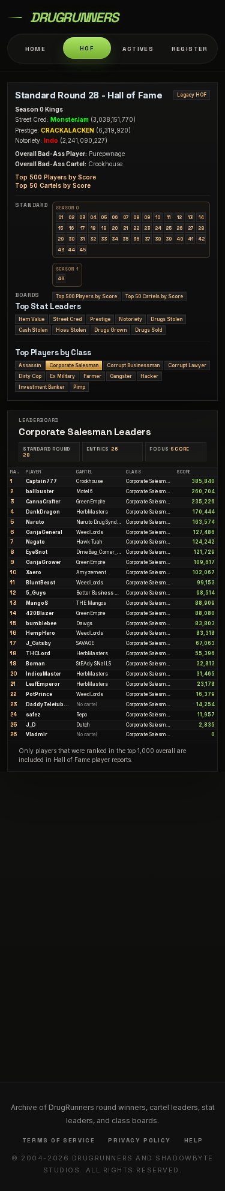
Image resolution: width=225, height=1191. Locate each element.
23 (147, 228)
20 (115, 228)
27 (190, 228)
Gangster (121, 376)
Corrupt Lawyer (187, 365)
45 (82, 250)
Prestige (100, 319)
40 (179, 239)
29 (61, 239)
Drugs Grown (110, 330)
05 (104, 217)
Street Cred (67, 319)
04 (93, 217)
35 (125, 239)
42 (201, 239)
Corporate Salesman (73, 365)
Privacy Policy (139, 1140)
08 (136, 217)
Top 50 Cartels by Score (53, 185)
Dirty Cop (30, 376)
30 (71, 239)
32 (93, 239)
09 (147, 217)
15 (60, 228)
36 (136, 239)
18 (93, 228)
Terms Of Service (58, 1140)
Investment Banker (42, 387)
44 (71, 250)
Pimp (79, 387)
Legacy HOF (191, 95)
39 (169, 239)
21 (125, 228)
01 (60, 217)
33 (104, 239)
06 (115, 217)
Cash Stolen (33, 330)
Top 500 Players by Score (55, 177)
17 (82, 228)
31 (82, 239)
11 (168, 217)
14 (201, 217)
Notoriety (130, 319)
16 (71, 228)
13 (190, 217)
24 (158, 228)
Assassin (30, 365)
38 (158, 239)
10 (157, 217)
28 (201, 228)
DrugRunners (74, 17)
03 (82, 217)
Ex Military (62, 376)
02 (71, 217)
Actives (138, 49)
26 (179, 228)
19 (103, 228)
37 (147, 239)
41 (190, 239)
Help (193, 1140)
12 (179, 217)
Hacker (149, 376)
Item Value (31, 319)
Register (190, 49)
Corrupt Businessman (133, 365)
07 (125, 217)
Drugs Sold (148, 330)
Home (35, 49)
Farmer (92, 376)
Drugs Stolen (166, 319)
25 (169, 228)
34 (115, 239)
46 (61, 278)
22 (136, 228)
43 (61, 250)
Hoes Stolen (71, 330)
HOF (87, 48)
